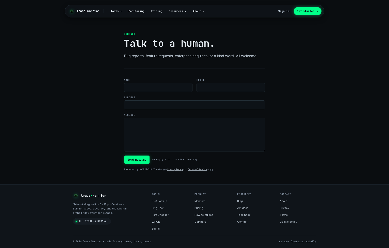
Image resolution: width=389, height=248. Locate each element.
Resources (176, 11)
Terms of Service (197, 169)
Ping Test (158, 207)
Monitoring (136, 11)
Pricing (156, 11)
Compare (200, 221)
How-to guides (203, 214)
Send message (136, 159)
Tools (115, 11)
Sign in (284, 11)
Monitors (199, 201)
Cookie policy (288, 221)
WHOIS (156, 221)
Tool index (243, 214)
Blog (240, 201)
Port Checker (160, 214)
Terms (284, 214)
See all (156, 228)
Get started (305, 11)
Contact (242, 221)
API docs (242, 207)
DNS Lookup (159, 201)
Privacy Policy (175, 169)
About (197, 11)
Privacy (284, 207)
